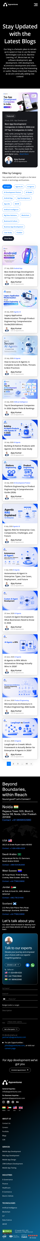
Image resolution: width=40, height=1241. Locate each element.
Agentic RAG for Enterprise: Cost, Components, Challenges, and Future (19, 533)
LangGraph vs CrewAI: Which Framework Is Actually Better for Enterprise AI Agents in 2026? (19, 747)
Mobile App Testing (9, 1168)
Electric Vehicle (7, 1196)
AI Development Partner (12, 192)
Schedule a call (11, 965)
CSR (3, 1140)
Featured (10, 116)
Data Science (7, 1220)
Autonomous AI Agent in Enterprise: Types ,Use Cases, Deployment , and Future (18, 576)
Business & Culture (10, 221)
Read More (24, 154)
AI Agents (30, 187)
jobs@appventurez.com (15, 1045)
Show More (8, 238)
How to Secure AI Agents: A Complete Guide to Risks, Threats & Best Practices (20, 365)
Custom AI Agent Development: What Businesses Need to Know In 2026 (19, 620)
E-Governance (7, 1180)
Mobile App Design (9, 1160)
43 (27, 764)
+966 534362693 (17, 865)
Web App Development (10, 1155)
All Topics (7, 187)
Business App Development (13, 227)
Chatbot (19, 233)
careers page (10, 1048)
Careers (5, 1127)
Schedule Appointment (18, 1070)
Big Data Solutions (10, 215)
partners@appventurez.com (14, 1037)
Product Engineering (22, 700)
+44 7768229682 (17, 881)
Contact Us (6, 1123)
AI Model (29, 192)
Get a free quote (9, 1029)
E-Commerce (7, 1192)
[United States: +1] (4, 999)
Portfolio (5, 1131)
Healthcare (6, 1188)
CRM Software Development (12, 1164)
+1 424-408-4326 (17, 848)
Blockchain (25, 215)
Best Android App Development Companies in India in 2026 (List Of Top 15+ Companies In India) (19, 274)
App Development (20, 120)
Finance (5, 1184)
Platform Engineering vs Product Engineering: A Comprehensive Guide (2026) (19, 489)
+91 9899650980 (21, 820)
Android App (8, 198)
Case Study (8, 233)
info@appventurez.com (11, 1091)
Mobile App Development (11, 1151)
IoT (3, 1216)
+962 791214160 (17, 898)
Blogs (4, 1136)
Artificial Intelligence (11, 210)
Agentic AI (19, 187)
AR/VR (17, 204)
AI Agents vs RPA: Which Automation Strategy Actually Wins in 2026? (18, 663)
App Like (7, 204)
